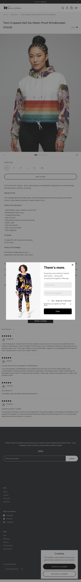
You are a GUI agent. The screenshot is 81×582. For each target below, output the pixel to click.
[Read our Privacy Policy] (70, 304)
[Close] (72, 264)
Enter (58, 311)
